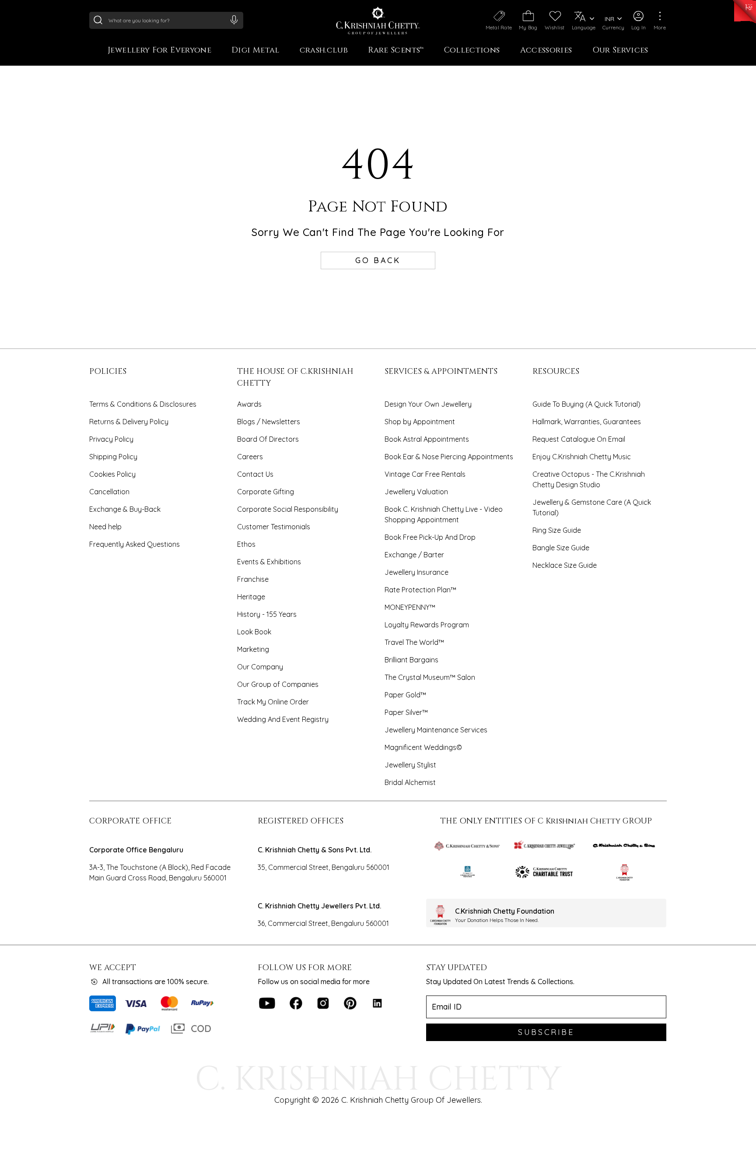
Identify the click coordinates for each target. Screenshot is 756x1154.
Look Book (254, 631)
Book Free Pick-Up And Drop (430, 537)
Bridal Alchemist (410, 782)
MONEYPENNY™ (410, 607)
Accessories (546, 51)
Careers (250, 456)
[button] (638, 20)
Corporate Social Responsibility (287, 509)
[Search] (98, 19)
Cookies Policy (112, 474)
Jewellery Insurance (416, 572)
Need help (105, 526)
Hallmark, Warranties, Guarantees (586, 421)
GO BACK (377, 260)
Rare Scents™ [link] (396, 51)
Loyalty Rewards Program (427, 624)
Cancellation (109, 491)
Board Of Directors (268, 439)
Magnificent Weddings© (423, 747)
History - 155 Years (267, 614)
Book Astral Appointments (427, 439)
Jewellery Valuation (416, 491)
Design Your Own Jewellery (428, 404)
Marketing (253, 649)
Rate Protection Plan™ (420, 589)
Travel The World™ (414, 642)
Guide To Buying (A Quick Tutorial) (586, 404)
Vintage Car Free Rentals (425, 474)
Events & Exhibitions (269, 561)
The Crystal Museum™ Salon (430, 677)
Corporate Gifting (265, 491)
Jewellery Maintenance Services (436, 729)
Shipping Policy (113, 456)
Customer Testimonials (273, 526)
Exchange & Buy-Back (125, 509)
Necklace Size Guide (564, 565)
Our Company (260, 666)
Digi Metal (255, 51)
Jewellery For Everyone (159, 51)
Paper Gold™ (405, 694)
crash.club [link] (324, 51)
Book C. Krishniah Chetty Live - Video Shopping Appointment (444, 514)
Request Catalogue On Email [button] (578, 439)
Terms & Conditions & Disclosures (142, 404)
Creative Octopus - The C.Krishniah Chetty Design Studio (588, 479)
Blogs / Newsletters (268, 421)
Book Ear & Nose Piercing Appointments (449, 456)
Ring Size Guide (556, 530)
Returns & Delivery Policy (128, 421)
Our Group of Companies (277, 684)
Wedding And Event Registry (283, 719)
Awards (249, 404)
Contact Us (255, 474)
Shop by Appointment (420, 421)
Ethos (246, 544)
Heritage (251, 596)
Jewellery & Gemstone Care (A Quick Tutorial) (591, 507)
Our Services (620, 51)
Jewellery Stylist (410, 764)
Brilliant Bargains (411, 659)
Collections (472, 51)
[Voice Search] (234, 19)
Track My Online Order (273, 701)
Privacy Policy (111, 439)
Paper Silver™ (406, 712)
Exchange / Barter (414, 554)
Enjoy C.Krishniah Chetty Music (581, 456)
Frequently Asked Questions (134, 544)
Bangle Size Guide (560, 547)
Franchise (253, 579)
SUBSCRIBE (546, 1032)
